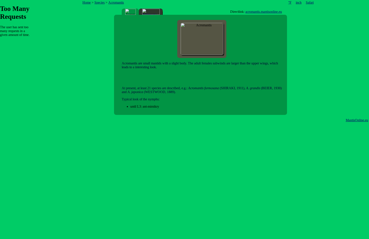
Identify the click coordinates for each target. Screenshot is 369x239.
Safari (310, 2)
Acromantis (116, 2)
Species (99, 2)
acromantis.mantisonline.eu (263, 11)
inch (299, 2)
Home (86, 2)
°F (289, 2)
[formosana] (151, 12)
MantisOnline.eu (357, 120)
